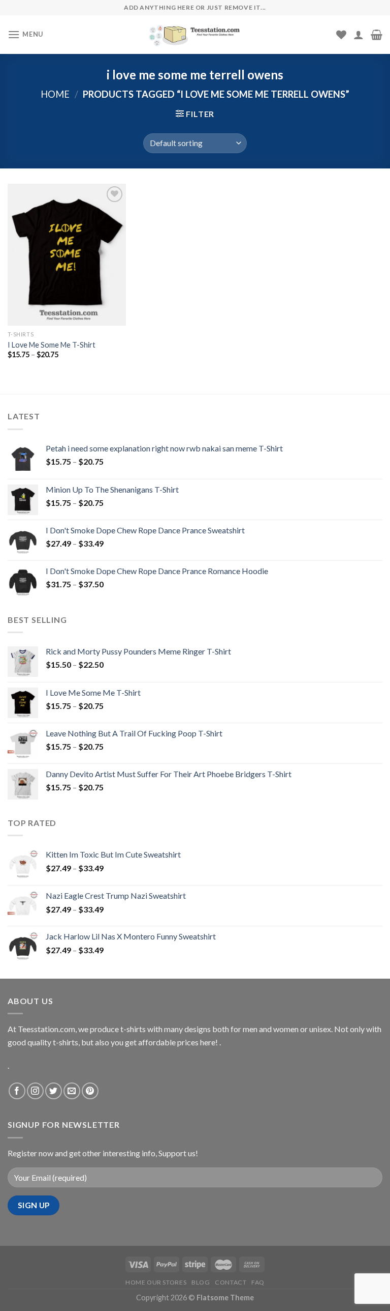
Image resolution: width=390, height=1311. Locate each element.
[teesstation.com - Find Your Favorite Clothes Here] (195, 34)
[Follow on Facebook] (17, 1090)
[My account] (358, 34)
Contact (230, 1282)
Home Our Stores (155, 1282)
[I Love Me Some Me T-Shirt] (67, 255)
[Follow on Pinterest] (90, 1090)
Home (55, 94)
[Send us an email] (71, 1090)
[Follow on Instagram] (35, 1090)
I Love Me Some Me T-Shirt (51, 344)
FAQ (258, 1282)
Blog (200, 1282)
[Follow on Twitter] (53, 1090)
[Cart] (376, 34)
